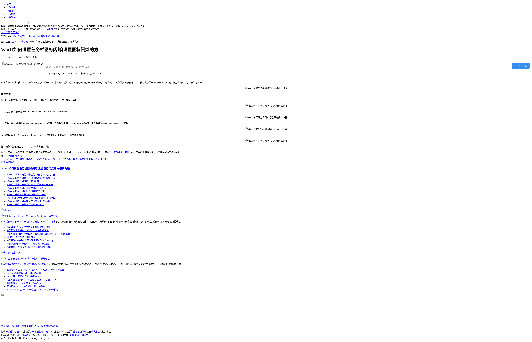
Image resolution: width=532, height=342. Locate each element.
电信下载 (26, 36)
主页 (14, 41)
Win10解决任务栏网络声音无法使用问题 (86, 159)
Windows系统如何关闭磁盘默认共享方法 (26, 188)
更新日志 (49, 29)
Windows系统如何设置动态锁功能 (23, 181)
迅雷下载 (15, 32)
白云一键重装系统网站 (118, 152)
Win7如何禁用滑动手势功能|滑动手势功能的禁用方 (31, 198)
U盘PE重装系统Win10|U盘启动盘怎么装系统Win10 (31, 280)
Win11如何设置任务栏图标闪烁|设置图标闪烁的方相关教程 (35, 168)
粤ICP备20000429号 (78, 335)
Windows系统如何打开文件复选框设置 (25, 204)
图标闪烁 (19, 156)
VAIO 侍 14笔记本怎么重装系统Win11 (25, 276)
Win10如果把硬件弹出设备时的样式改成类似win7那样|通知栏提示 (39, 234)
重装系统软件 (79, 331)
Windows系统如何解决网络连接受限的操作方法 (30, 184)
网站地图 (26, 326)
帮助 (34, 57)
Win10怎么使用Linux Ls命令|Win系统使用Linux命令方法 (28, 221)
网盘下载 (54, 36)
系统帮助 (11, 14)
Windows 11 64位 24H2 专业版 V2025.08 (67, 67)
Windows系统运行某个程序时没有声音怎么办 (28, 244)
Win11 (11, 156)
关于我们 (15, 326)
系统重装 (95, 331)
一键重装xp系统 (40, 331)
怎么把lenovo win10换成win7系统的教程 (26, 286)
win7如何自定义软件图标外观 (21, 237)
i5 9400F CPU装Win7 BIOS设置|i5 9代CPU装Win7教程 (32, 289)
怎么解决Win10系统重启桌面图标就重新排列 (28, 227)
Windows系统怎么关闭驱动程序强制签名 (26, 194)
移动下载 (45, 36)
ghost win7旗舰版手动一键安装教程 (24, 273)
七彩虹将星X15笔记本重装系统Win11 (25, 283)
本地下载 (5, 32)
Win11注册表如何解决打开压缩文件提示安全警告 (34, 159)
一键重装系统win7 (14, 331)
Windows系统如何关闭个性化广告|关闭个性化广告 (31, 174)
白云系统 (26, 335)
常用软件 (11, 17)
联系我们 (5, 326)
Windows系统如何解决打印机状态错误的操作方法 (31, 178)
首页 (9, 4)
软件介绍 (11, 7)
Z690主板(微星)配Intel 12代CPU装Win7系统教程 (24, 264)
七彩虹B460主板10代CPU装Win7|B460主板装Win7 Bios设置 (35, 270)
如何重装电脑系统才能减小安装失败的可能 (28, 230)
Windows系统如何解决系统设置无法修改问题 (28, 201)
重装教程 (11, 11)
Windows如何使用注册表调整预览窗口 (25, 191)
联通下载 (36, 36)
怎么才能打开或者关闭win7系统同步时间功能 (29, 247)
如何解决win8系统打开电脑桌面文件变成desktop (30, 240)
